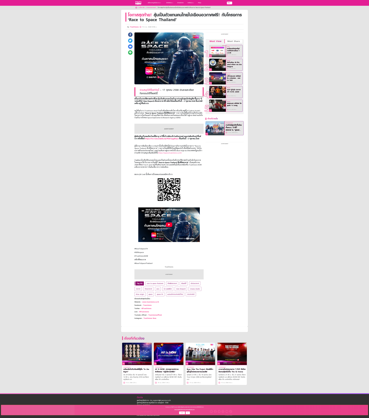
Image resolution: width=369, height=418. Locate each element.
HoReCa (190, 3)
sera (157, 289)
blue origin (140, 294)
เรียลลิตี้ (183, 283)
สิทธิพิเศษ (169, 3)
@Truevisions (144, 311)
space (151, 294)
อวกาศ (138, 289)
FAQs (199, 3)
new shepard (181, 289)
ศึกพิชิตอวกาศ (172, 283)
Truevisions (147, 305)
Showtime (180, 3)
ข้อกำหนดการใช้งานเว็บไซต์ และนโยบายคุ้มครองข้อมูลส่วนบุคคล (184, 409)
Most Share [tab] (233, 41)
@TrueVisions (146, 308)
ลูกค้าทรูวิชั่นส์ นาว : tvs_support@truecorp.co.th (154, 400)
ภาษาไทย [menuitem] (227, 6)
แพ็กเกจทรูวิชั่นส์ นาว (154, 3)
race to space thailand (155, 283)
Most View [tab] (215, 41)
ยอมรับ (182, 412)
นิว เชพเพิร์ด (168, 289)
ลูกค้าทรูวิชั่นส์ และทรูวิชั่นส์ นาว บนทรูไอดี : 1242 (152, 403)
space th (160, 294)
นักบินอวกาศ (195, 283)
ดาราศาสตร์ (190, 294)
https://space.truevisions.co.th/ (170, 153)
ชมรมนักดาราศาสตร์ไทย (175, 294)
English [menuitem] (228, 9)
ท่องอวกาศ (148, 289)
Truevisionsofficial (155, 315)
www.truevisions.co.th (150, 302)
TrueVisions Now (150, 318)
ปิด (187, 412)
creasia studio (195, 289)
